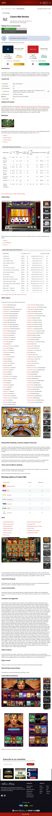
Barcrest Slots (6, 534)
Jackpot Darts (6, 352)
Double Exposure (7, 328)
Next (39, 216)
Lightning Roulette (31, 333)
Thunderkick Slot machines (33, 530)
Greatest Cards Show (8, 397)
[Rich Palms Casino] (20, 773)
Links (41, 789)
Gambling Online (30, 795)
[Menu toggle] (50, 2)
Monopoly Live (30, 328)
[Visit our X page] (5, 796)
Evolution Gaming (45, 106)
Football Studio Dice (31, 341)
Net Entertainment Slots (8, 522)
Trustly (8, 508)
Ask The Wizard (30, 796)
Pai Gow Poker (6, 363)
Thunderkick (17, 107)
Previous (3, 216)
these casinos (20, 22)
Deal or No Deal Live (31, 331)
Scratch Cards (6, 324)
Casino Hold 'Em (7, 311)
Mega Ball (5, 361)
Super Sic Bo (30, 320)
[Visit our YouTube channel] (2, 796)
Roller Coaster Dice (7, 378)
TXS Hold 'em (6, 326)
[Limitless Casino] (8, 773)
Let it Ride (29, 393)
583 (47, 49)
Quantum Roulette (7, 395)
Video (47, 788)
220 (22, 49)
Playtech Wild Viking (7, 526)
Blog (47, 789)
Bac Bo (29, 339)
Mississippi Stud (30, 395)
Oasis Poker (6, 317)
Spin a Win (5, 400)
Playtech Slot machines (8, 524)
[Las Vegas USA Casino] (32, 773)
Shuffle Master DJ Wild (32, 532)
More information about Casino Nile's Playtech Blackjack (13, 193)
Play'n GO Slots (30, 528)
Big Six (28, 352)
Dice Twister (6, 348)
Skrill (8, 490)
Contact (41, 788)
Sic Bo (4, 382)
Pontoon (5, 331)
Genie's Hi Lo (6, 391)
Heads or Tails (6, 350)
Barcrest (26, 106)
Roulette (5, 322)
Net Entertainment (16, 106)
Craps (4, 343)
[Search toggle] (40, 2)
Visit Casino (18, 64)
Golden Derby (6, 313)
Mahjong (5, 359)
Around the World (7, 333)
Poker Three (6, 369)
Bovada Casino (44, 48)
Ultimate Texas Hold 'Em (32, 307)
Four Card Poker (30, 391)
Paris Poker (29, 397)
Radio (47, 786)
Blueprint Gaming (38, 107)
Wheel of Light (6, 393)
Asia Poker (29, 389)
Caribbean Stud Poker (8, 309)
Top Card (29, 317)
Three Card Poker (31, 305)
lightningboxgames (5, 107)
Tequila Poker (6, 384)
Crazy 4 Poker (30, 384)
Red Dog (5, 320)
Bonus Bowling (6, 335)
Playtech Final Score (7, 530)
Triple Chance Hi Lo (31, 350)
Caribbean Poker (7, 337)
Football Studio (30, 324)
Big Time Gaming (32, 106)
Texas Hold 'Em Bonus (32, 369)
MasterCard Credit (11, 486)
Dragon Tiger (30, 311)
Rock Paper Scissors (7, 376)
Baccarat (5, 305)
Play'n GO (12, 107)
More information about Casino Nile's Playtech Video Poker (13, 294)
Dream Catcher (30, 313)
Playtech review (35, 132)
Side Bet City (30, 322)
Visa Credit (9, 504)
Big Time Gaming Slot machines (34, 522)
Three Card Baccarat (32, 400)
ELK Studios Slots (31, 524)
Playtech (22, 106)
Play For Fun (29, 793)
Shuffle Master (23, 107)
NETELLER (9, 495)
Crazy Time (29, 337)
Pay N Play (9, 512)
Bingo (4, 307)
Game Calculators (30, 789)
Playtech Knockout (7, 532)
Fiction (47, 793)
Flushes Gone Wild (31, 387)
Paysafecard (9, 499)
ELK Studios (38, 106)
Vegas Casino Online (19, 48)
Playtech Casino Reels (8, 528)
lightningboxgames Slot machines (34, 526)
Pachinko (5, 365)
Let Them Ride (6, 356)
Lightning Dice (30, 326)
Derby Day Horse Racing (8, 346)
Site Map (48, 791)
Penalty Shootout (7, 367)
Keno (4, 354)
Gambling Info (30, 791)
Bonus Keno (6, 315)
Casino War (5, 341)
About (41, 786)
